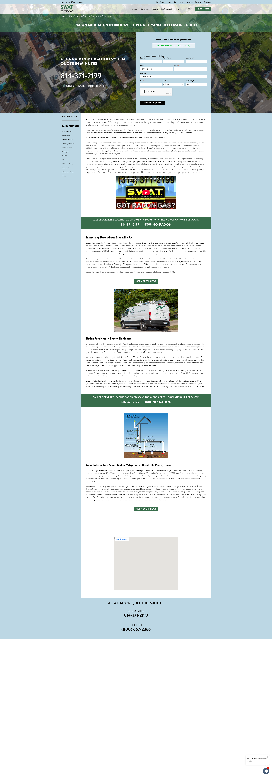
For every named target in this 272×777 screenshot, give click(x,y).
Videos (169, 2)
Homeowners (133, 9)
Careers (181, 2)
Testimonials (207, 2)
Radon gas (104, 478)
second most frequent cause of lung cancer (110, 352)
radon (127, 172)
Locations (190, 2)
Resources (198, 2)
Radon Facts (66, 135)
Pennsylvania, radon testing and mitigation (186, 383)
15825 (159, 245)
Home (63, 16)
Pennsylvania (157, 352)
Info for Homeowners (68, 160)
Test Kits (64, 156)
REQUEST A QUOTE (152, 102)
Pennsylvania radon (167, 264)
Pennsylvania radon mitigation (162, 470)
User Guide (65, 168)
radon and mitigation (120, 253)
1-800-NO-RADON (67, 12)
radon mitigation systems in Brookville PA (102, 499)
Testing (178, 9)
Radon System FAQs (68, 143)
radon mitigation (197, 122)
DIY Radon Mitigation (68, 164)
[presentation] (156, 92)
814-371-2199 (81, 76)
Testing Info (65, 152)
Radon (149, 148)
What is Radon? (159, 2)
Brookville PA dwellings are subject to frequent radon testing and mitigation (129, 266)
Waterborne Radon (68, 172)
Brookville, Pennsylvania (95, 271)
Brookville (105, 258)
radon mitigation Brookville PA (127, 137)
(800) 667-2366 (136, 629)
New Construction (166, 9)
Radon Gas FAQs (67, 139)
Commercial (145, 9)
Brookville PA (195, 166)
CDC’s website (186, 132)
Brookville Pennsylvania (112, 153)
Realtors (155, 9)
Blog (175, 2)
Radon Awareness (67, 147)
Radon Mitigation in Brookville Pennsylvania (144, 465)
